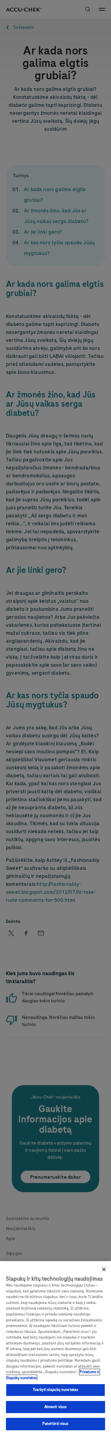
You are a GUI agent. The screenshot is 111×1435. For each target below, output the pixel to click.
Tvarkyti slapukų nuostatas (55, 1389)
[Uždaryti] (103, 1269)
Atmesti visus (55, 1407)
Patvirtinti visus (55, 1423)
